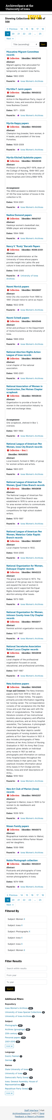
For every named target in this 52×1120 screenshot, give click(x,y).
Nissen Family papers (17, 826)
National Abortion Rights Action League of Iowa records (23, 353)
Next (10, 38)
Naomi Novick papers (17, 286)
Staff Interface (31, 1110)
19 (8, 33)
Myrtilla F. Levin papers (19, 89)
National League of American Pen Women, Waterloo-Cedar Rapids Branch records (24, 534)
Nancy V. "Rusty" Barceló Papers (23, 246)
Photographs (13, 1025)
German (10, 1060)
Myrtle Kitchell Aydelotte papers (23, 157)
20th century (13, 1033)
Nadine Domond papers (19, 215)
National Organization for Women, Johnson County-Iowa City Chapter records (24, 615)
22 (24, 33)
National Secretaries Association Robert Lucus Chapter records (23, 648)
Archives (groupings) (17, 1029)
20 (13, 33)
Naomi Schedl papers (17, 317)
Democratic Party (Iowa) (18, 1077)
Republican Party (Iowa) (18, 1088)
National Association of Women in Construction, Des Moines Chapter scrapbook (24, 389)
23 (30, 33)
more (8, 1046)
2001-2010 (12, 1041)
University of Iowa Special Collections (24, 1012)
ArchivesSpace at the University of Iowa (19, 7)
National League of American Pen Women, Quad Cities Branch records (25, 483)
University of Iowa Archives (19, 1016)
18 (43, 29)
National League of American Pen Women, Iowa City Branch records (24, 445)
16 (32, 29)
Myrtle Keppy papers (17, 123)
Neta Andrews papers (17, 683)
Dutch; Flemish (13, 1056)
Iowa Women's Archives (32, 81)
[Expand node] (49, 13)
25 (40, 33)
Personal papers (15, 1037)
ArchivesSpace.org (21, 1113)
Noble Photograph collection (22, 860)
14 (22, 29)
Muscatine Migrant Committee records (22, 53)
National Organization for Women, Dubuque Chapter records (24, 567)
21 (19, 33)
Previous (12, 29)
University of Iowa (15, 1073)
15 (27, 29)
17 (37, 29)
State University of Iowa (18, 1069)
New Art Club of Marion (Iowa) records (22, 790)
